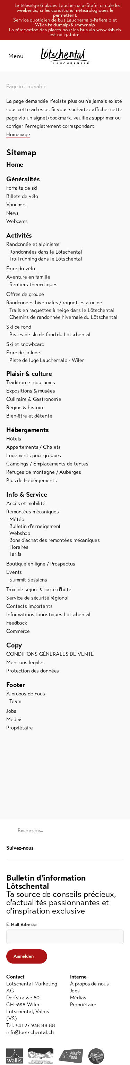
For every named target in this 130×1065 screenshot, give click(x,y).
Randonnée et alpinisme (33, 244)
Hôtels (13, 439)
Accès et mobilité (25, 503)
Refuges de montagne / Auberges (43, 472)
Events (14, 572)
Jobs (11, 711)
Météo (16, 519)
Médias (14, 719)
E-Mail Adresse (21, 924)
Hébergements (27, 430)
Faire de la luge (23, 352)
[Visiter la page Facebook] (109, 847)
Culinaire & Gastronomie (33, 399)
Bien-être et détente (29, 416)
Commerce (18, 631)
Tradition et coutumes (30, 382)
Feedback (16, 623)
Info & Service (26, 494)
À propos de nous (25, 694)
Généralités (23, 179)
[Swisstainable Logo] (96, 1056)
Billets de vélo (22, 196)
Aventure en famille (28, 277)
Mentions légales (25, 662)
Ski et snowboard (25, 344)
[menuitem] (65, 164)
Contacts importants (29, 606)
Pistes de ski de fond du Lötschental (49, 334)
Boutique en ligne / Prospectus (40, 564)
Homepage (18, 134)
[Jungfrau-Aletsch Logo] (40, 1056)
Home (14, 164)
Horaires (18, 547)
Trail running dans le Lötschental (45, 259)
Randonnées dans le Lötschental (45, 252)
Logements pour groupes (33, 455)
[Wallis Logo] (14, 1056)
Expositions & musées (30, 391)
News (12, 213)
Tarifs (15, 554)
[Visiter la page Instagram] (120, 847)
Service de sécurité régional (37, 598)
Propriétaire (19, 728)
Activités (19, 235)
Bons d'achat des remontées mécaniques (54, 540)
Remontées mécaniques (32, 512)
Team (15, 701)
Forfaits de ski (21, 188)
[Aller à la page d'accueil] (65, 56)
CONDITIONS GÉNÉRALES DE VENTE (50, 654)
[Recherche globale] (120, 55)
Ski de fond (18, 327)
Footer (15, 685)
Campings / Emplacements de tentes (47, 464)
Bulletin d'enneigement (35, 526)
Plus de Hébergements (31, 480)
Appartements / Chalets (33, 447)
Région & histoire (25, 407)
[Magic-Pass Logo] (71, 1056)
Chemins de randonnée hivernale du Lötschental (63, 317)
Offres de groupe (25, 294)
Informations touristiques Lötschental (48, 614)
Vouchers (16, 204)
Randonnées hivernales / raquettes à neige (54, 302)
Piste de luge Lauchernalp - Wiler (46, 360)
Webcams (17, 221)
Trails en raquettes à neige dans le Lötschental (61, 310)
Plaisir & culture (29, 374)
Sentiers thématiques (33, 284)
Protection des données (32, 671)
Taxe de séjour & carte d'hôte (38, 589)
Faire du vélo (20, 268)
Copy (14, 645)
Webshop (19, 533)
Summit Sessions (28, 580)
